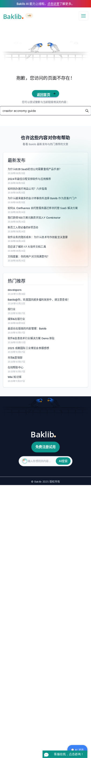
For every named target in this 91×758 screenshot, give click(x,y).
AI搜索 (63, 461)
